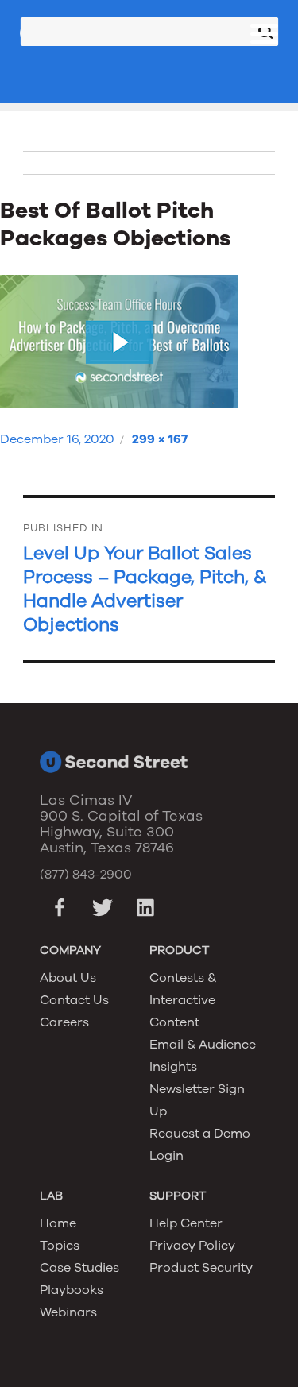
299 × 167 (160, 439)
